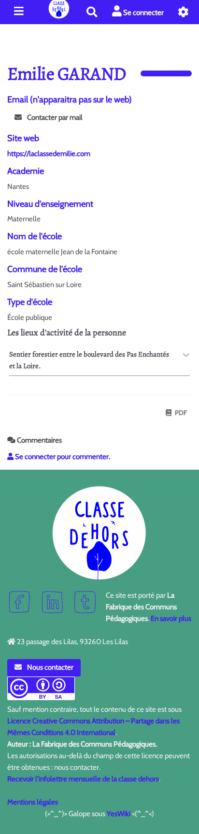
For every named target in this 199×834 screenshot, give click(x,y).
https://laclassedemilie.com (48, 153)
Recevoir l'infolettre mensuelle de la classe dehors (83, 779)
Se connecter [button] (143, 12)
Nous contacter (49, 667)
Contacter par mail (54, 117)
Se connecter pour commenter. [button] (62, 456)
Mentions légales (32, 802)
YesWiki (118, 813)
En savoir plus (171, 618)
